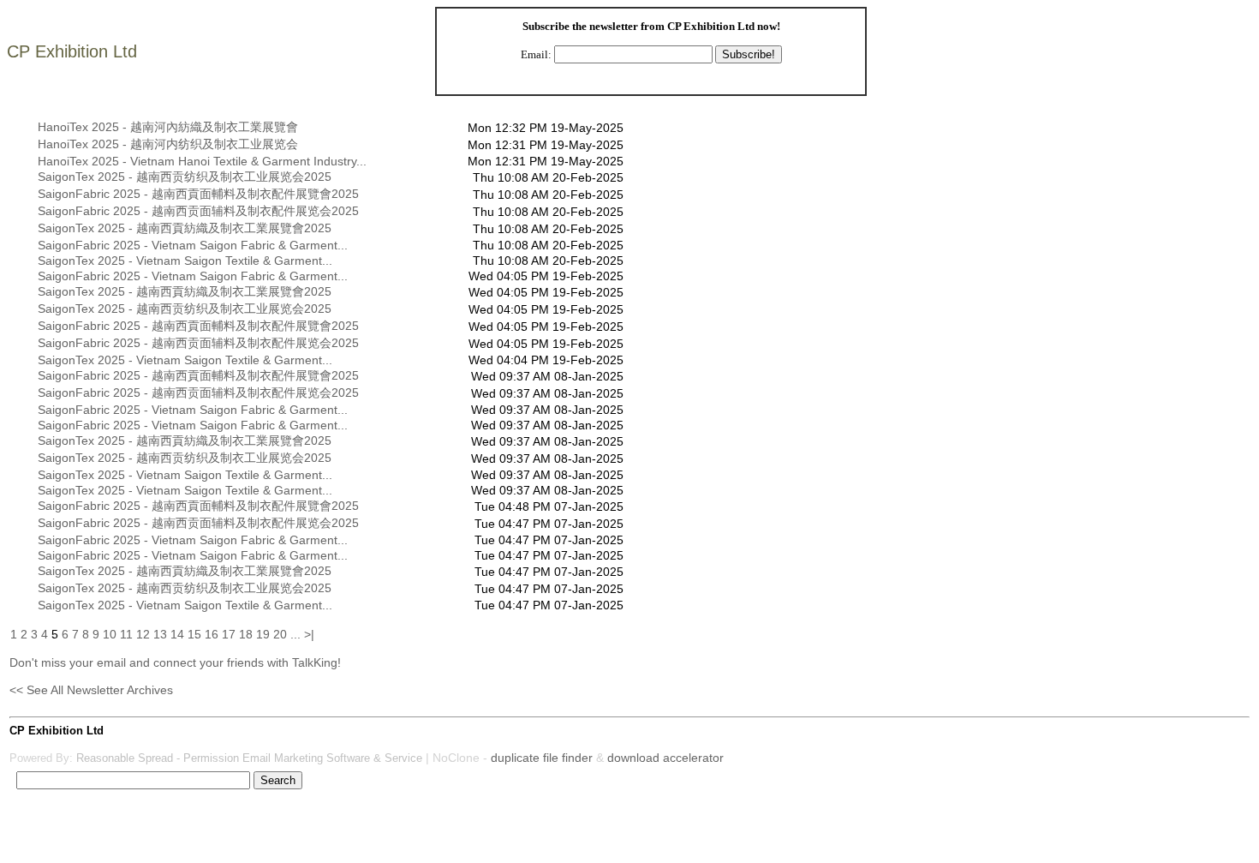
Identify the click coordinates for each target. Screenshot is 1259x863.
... (295, 634)
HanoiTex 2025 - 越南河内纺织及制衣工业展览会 (168, 144)
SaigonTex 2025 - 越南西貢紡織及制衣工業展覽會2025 (184, 228)
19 (263, 634)
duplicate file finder (542, 757)
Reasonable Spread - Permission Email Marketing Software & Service (249, 758)
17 (229, 634)
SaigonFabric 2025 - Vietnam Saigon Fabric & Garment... (193, 245)
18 (246, 634)
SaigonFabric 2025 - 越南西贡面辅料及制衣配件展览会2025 (198, 211)
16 (211, 634)
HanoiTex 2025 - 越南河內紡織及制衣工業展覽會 (168, 127)
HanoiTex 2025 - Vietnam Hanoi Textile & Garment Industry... (202, 161)
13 (160, 634)
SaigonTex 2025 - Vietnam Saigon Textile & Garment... (185, 260)
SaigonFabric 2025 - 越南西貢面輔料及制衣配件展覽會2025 (198, 194)
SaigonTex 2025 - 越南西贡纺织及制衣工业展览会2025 (184, 176)
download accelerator (665, 757)
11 (126, 634)
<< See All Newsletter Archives (91, 690)
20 (280, 634)
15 (194, 634)
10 (109, 634)
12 (143, 634)
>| (309, 634)
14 (177, 634)
